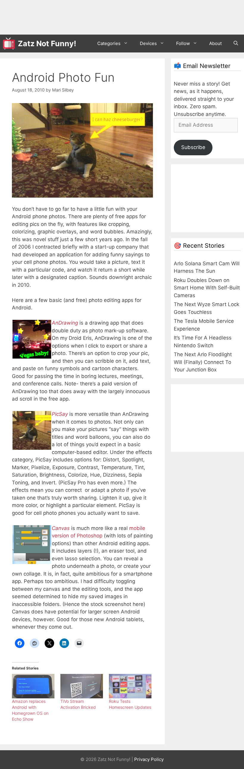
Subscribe (193, 147)
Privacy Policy (149, 759)
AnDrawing (65, 323)
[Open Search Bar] (236, 43)
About (215, 43)
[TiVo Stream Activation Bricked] (81, 686)
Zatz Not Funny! (47, 43)
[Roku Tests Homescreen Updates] (130, 686)
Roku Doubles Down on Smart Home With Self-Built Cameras (207, 287)
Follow (183, 43)
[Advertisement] (111, 16)
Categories (109, 43)
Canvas (61, 528)
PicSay (60, 414)
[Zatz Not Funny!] (10, 43)
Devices (148, 43)
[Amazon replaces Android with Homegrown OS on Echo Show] (33, 686)
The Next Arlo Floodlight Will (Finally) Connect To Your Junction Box (203, 362)
